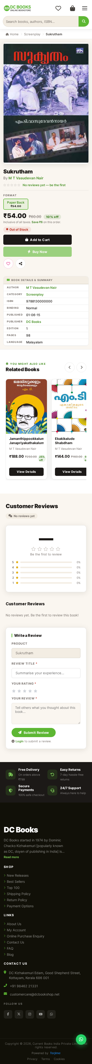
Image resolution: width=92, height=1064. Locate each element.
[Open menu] (84, 8)
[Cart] (72, 8)
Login (20, 741)
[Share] (20, 264)
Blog (10, 954)
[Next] (81, 367)
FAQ (10, 948)
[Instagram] (29, 1014)
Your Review (24, 698)
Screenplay (32, 34)
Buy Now (40, 252)
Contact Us (15, 942)
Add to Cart (40, 240)
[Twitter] (19, 1014)
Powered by (46, 1053)
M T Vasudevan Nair (25, 178)
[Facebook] (8, 1014)
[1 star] (14, 691)
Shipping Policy (19, 894)
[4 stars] (30, 691)
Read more (11, 857)
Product (19, 643)
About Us (14, 924)
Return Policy (17, 900)
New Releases (18, 875)
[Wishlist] (58, 8)
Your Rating (24, 683)
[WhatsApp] (51, 1014)
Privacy (32, 1059)
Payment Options (20, 906)
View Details (26, 472)
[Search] (84, 21)
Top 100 (13, 888)
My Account (16, 930)
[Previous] (70, 367)
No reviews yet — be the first (44, 185)
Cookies (59, 1059)
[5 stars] (35, 691)
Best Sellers (16, 881)
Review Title (25, 663)
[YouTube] (40, 1014)
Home (14, 34)
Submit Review (36, 733)
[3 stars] (24, 691)
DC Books (33, 322)
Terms (45, 1059)
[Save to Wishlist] (8, 264)
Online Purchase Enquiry (25, 936)
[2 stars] (19, 691)
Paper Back (16, 204)
